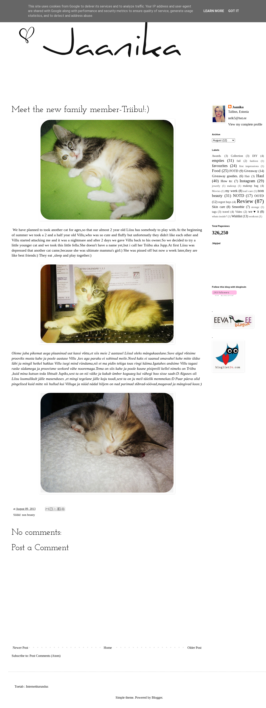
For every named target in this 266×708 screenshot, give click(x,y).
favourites (220, 165)
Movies (216, 191)
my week (231, 191)
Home (108, 647)
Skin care (218, 207)
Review (245, 201)
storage (255, 207)
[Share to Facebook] (59, 509)
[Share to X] (55, 509)
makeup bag (250, 185)
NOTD (238, 195)
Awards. (217, 155)
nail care (248, 191)
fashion (254, 161)
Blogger (157, 697)
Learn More (213, 11)
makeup (231, 185)
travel (226, 211)
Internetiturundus (37, 686)
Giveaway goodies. (225, 176)
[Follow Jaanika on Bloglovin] (224, 295)
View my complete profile (245, 124)
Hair (247, 176)
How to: (227, 181)
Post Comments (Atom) (45, 656)
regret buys (224, 202)
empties (218, 160)
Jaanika (238, 107)
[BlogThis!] (51, 509)
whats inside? (219, 216)
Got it (233, 11)
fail (239, 160)
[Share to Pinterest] (63, 509)
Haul (260, 176)
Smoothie (238, 207)
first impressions (249, 166)
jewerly (216, 185)
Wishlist (237, 216)
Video (238, 211)
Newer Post (20, 647)
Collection (237, 155)
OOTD (259, 196)
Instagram (247, 181)
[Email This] (47, 509)
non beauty (28, 514)
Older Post (194, 647)
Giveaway (250, 171)
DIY (254, 155)
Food (216, 170)
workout (253, 216)
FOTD (233, 171)
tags (214, 211)
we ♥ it (253, 211)
